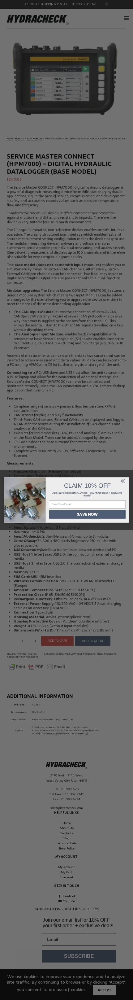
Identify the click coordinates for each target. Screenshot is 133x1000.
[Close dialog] (123, 481)
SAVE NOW (87, 514)
